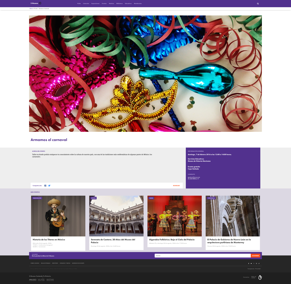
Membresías (138, 3)
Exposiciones (95, 3)
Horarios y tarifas (65, 263)
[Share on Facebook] (45, 185)
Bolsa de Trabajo (45, 263)
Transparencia (251, 268)
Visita (79, 3)
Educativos (128, 3)
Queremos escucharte (78, 263)
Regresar (176, 185)
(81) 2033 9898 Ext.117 (193, 178)
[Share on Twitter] (48, 185)
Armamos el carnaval (44, 8)
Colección (86, 3)
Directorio (55, 263)
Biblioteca (119, 3)
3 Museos (34, 3)
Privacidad (257, 268)
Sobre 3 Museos (35, 263)
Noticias (111, 3)
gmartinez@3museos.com (194, 177)
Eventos (104, 3)
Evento (36, 8)
